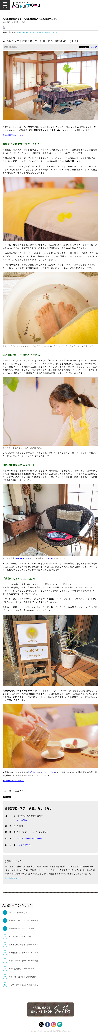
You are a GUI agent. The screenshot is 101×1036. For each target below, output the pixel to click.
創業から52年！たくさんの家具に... (23, 928)
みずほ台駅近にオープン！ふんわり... (24, 953)
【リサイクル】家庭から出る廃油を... (24, 985)
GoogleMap (22, 820)
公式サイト (33, 772)
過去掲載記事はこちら (13, 135)
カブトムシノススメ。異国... (20, 936)
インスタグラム (48, 772)
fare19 (49, 558)
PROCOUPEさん (22, 558)
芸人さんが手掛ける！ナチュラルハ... (24, 945)
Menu (5, 5)
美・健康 (12, 32)
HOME (5, 32)
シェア (93, 47)
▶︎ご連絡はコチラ (13, 878)
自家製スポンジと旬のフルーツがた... (24, 961)
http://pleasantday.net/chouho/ (29, 838)
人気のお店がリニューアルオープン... (24, 969)
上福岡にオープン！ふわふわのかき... (24, 920)
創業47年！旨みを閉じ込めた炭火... (23, 977)
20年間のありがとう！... (19, 912)
